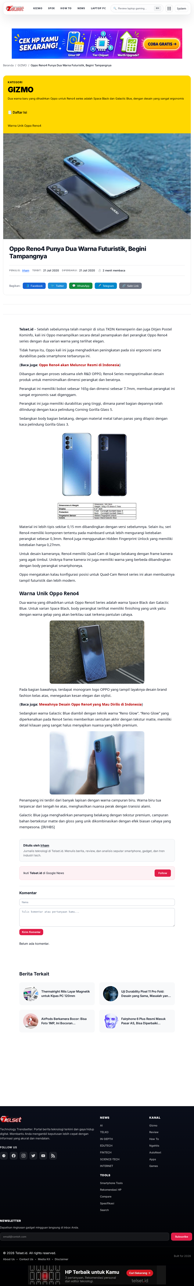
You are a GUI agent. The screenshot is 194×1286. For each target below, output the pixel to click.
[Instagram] (23, 1156)
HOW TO (66, 8)
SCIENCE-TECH (109, 1159)
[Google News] (4, 1156)
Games (153, 1165)
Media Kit (44, 1259)
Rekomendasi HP (110, 1189)
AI (101, 1125)
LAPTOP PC (98, 8)
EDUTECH (106, 1145)
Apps (152, 1159)
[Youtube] (43, 1156)
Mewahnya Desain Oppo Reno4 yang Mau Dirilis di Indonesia (90, 704)
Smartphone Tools (111, 1183)
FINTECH (105, 1152)
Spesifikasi (107, 1203)
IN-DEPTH (106, 1139)
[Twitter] (33, 1156)
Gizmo (153, 1125)
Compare (105, 1196)
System (181, 8)
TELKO (104, 1132)
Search (104, 1210)
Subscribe (181, 1236)
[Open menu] (169, 8)
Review (154, 1132)
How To (154, 1139)
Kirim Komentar (31, 932)
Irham (25, 270)
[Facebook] (13, 1156)
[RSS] (53, 1156)
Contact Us (26, 1259)
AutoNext (155, 1152)
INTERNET (106, 1165)
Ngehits (154, 1145)
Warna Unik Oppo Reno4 (24, 125)
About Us (9, 1259)
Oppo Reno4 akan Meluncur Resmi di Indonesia (79, 365)
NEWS (81, 8)
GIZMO (37, 8)
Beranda (8, 65)
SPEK (51, 8)
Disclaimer (61, 1259)
